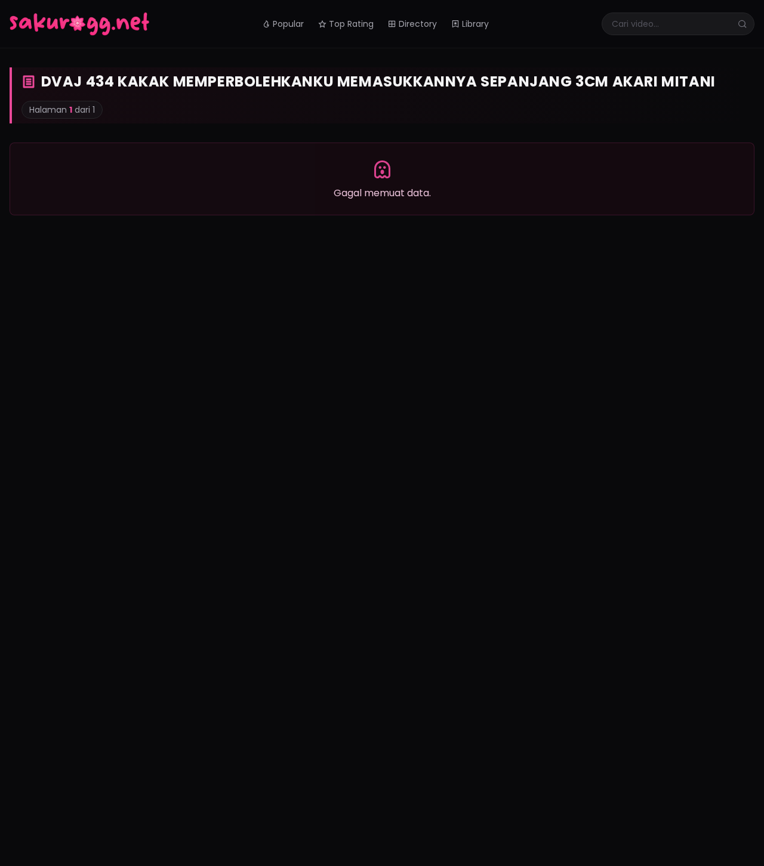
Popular (288, 24)
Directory (418, 24)
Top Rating (351, 24)
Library (475, 24)
